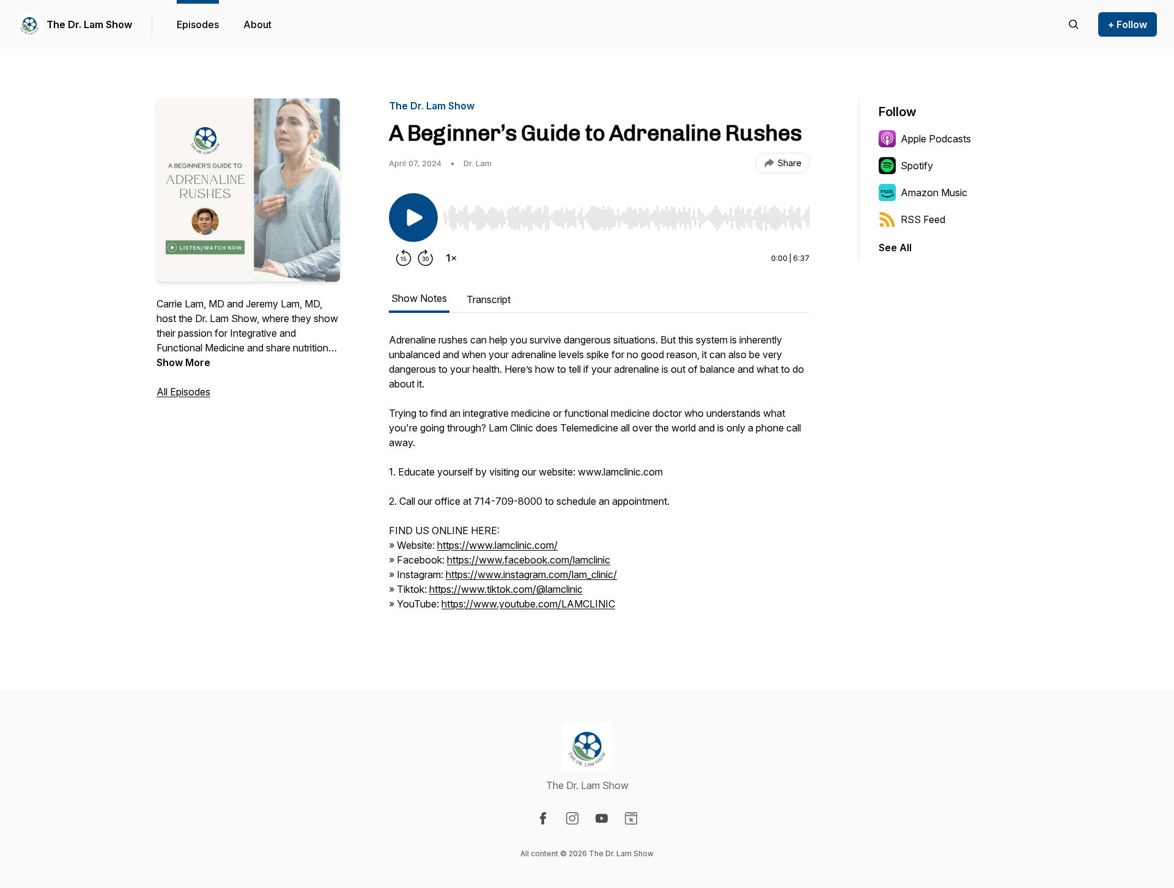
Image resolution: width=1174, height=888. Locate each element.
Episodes (198, 24)
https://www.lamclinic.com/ (497, 545)
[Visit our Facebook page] (543, 818)
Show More (183, 362)
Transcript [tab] (489, 299)
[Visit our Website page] (631, 818)
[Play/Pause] (413, 217)
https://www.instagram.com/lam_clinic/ (531, 574)
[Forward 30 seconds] (425, 257)
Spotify (917, 166)
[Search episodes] (1074, 24)
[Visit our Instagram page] (572, 818)
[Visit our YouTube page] (602, 818)
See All (895, 247)
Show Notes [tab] (419, 298)
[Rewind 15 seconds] (403, 257)
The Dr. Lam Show (89, 24)
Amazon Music (934, 192)
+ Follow (1127, 24)
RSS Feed (923, 219)
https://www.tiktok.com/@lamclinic (506, 589)
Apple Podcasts (936, 139)
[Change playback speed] (451, 257)
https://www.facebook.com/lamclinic (528, 560)
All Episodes (183, 392)
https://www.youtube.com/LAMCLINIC (528, 604)
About (257, 24)
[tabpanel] (599, 477)
